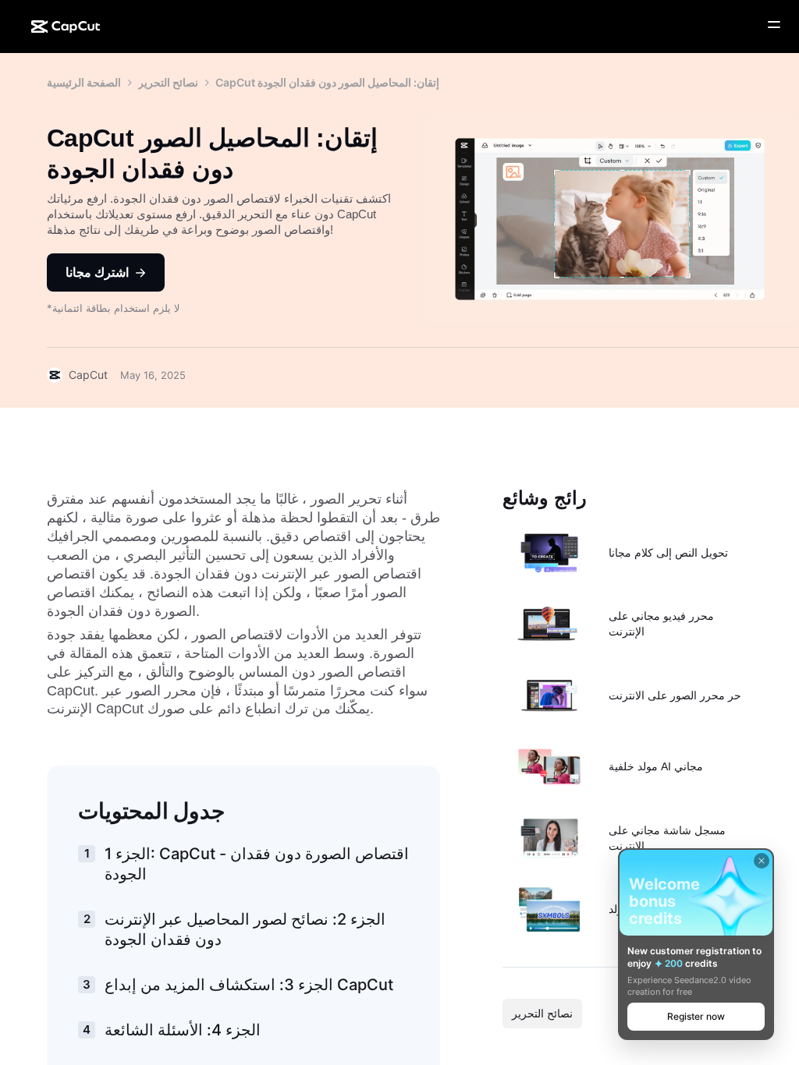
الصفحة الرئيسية (84, 82)
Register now (696, 1016)
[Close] (761, 861)
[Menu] (774, 25)
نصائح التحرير (168, 82)
